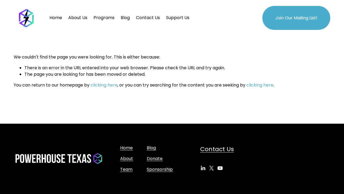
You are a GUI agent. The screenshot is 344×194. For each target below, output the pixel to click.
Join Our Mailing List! (296, 18)
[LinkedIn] (203, 168)
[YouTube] (220, 168)
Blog (125, 18)
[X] (211, 168)
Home (55, 18)
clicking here (104, 85)
